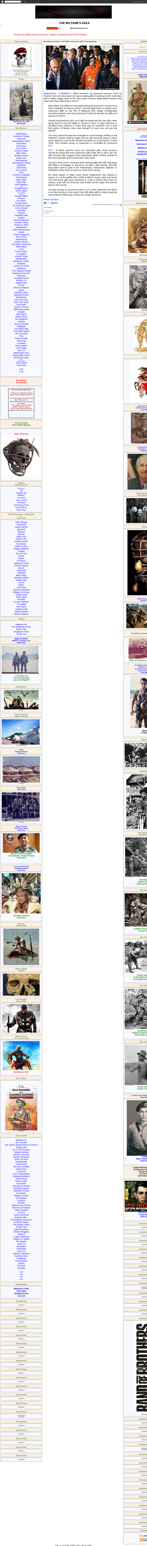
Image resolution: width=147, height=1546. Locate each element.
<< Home (46, 213)
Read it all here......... (54, 199)
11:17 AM (115, 204)
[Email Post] (120, 204)
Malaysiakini (21, 259)
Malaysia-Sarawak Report (21, 276)
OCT (50, 150)
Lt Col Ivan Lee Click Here (23, 642)
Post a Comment (48, 211)
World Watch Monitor (21, 360)
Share (47, 203)
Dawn (21, 186)
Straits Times (21, 317)
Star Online (21, 314)
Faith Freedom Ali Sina (21, 193)
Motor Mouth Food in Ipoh (21, 490)
